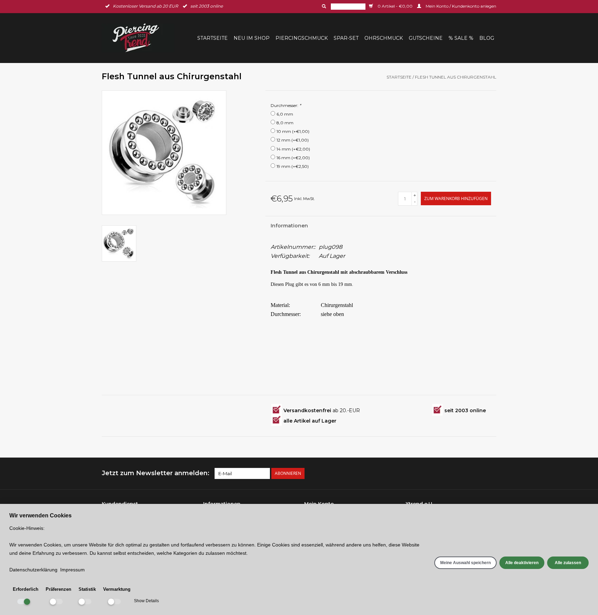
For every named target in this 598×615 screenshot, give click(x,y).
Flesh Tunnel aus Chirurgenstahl (455, 77)
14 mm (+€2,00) (293, 149)
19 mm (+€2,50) (293, 166)
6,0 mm (285, 114)
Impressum (72, 569)
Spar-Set (346, 38)
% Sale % (460, 38)
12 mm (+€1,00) (293, 140)
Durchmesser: (286, 105)
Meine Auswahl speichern (465, 562)
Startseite (212, 38)
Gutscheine (426, 38)
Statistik (87, 589)
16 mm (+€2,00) (293, 157)
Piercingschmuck (301, 38)
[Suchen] (323, 6)
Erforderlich (25, 589)
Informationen (289, 226)
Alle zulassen (568, 562)
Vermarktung (116, 589)
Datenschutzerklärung (33, 569)
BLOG (486, 38)
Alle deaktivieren (521, 562)
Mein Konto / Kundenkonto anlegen (460, 6)
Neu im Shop (252, 38)
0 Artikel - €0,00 (395, 6)
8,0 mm (285, 122)
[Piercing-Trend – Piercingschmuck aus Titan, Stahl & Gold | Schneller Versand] (140, 38)
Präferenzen (58, 589)
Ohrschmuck (383, 38)
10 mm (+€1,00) (293, 131)
